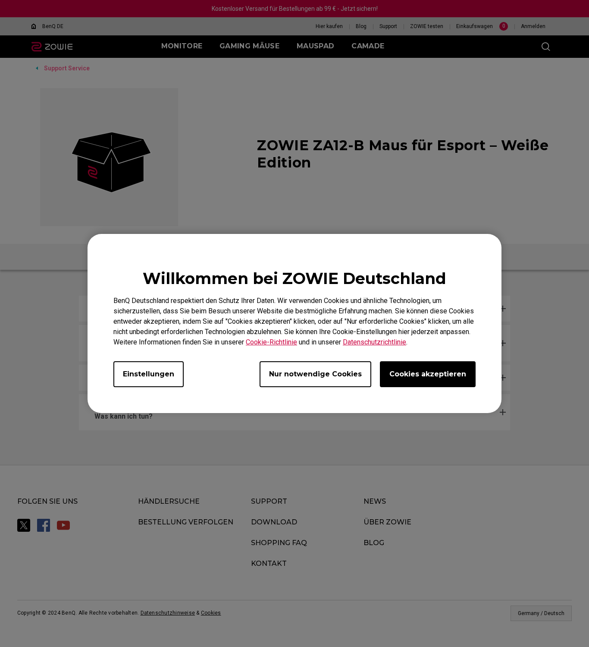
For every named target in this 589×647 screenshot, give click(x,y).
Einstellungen (148, 374)
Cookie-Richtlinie (271, 342)
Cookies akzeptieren (427, 374)
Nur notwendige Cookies (315, 374)
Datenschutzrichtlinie (374, 342)
